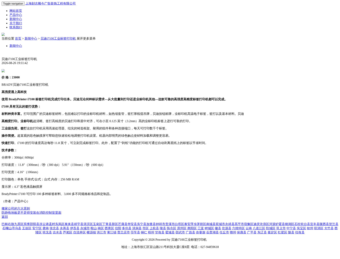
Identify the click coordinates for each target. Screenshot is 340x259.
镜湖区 (289, 224)
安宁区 (37, 228)
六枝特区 (238, 228)
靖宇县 (78, 224)
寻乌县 (16, 228)
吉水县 (57, 232)
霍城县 (170, 232)
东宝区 (301, 228)
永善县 (64, 228)
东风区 (60, 224)
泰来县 (69, 224)
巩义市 (281, 228)
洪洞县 (137, 228)
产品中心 (15, 15)
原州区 (182, 228)
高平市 (239, 224)
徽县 (218, 228)
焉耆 (27, 224)
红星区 (282, 232)
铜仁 (144, 232)
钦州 (310, 228)
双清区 (318, 228)
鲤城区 (209, 228)
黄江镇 (111, 232)
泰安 (187, 224)
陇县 (291, 232)
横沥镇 (91, 232)
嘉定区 (272, 232)
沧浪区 (264, 224)
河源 (272, 224)
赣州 (233, 232)
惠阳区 (192, 228)
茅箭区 (201, 224)
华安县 (132, 224)
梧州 (151, 232)
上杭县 (154, 228)
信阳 (118, 228)
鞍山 (94, 228)
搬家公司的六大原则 (16, 208)
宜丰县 (315, 224)
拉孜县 (300, 232)
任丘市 (224, 232)
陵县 (163, 228)
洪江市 (101, 232)
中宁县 (291, 228)
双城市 (220, 224)
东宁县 (141, 224)
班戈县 (47, 232)
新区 (115, 224)
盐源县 (226, 228)
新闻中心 (15, 19)
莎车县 (135, 232)
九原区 (19, 224)
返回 (5, 216)
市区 (145, 228)
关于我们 (15, 23)
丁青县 (107, 224)
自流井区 (79, 232)
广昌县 (190, 232)
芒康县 (123, 224)
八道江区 (259, 228)
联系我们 (15, 27)
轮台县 (305, 224)
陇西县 (324, 224)
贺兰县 (333, 224)
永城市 (85, 228)
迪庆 (256, 224)
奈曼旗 (200, 232)
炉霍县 (280, 224)
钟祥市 (160, 224)
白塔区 (179, 224)
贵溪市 (170, 224)
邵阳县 (34, 224)
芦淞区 (67, 232)
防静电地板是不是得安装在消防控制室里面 (31, 212)
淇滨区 (88, 224)
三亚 (201, 228)
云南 (249, 228)
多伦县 (126, 228)
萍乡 (193, 224)
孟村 (52, 224)
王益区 (26, 228)
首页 (18, 38)
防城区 (270, 228)
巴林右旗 (8, 224)
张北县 (54, 228)
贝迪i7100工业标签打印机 (58, 38)
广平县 (252, 232)
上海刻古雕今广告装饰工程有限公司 (50, 3)
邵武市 (180, 232)
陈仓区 (171, 228)
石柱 (297, 224)
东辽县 (262, 232)
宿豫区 (248, 224)
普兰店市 (123, 232)
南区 (101, 228)
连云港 (44, 224)
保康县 (241, 232)
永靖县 (230, 224)
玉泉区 (97, 224)
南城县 (211, 224)
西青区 (109, 228)
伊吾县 (74, 228)
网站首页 (15, 10)
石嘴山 (7, 228)
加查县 (151, 224)
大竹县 (329, 228)
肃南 (45, 228)
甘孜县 (159, 232)
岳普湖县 (212, 232)
